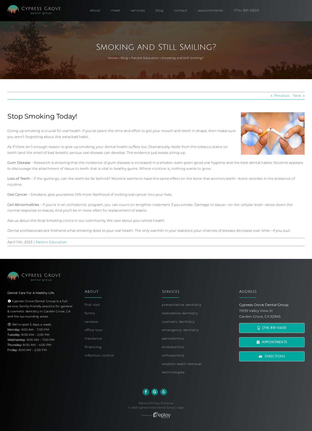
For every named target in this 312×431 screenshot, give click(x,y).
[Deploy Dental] (162, 415)
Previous (281, 96)
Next (297, 96)
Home (112, 58)
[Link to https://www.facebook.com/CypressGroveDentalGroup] (146, 392)
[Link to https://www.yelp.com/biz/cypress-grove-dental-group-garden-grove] (163, 392)
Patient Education (145, 58)
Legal (180, 407)
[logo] (33, 6)
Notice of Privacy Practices (156, 403)
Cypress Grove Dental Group (156, 407)
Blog (124, 58)
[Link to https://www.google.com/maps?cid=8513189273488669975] (154, 392)
